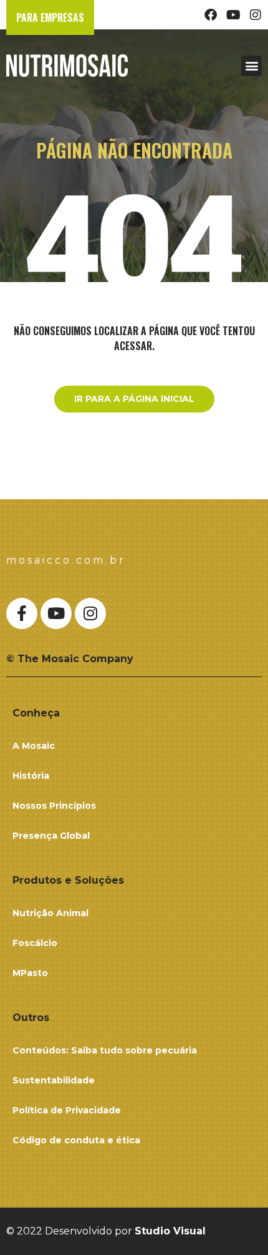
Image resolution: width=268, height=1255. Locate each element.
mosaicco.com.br (66, 560)
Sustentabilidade (53, 1080)
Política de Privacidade (66, 1110)
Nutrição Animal (50, 913)
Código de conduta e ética (76, 1140)
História (30, 775)
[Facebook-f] (21, 613)
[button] (251, 66)
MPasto (30, 973)
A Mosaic (33, 745)
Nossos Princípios (54, 805)
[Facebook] (210, 15)
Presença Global (51, 835)
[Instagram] (255, 15)
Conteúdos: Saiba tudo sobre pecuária (104, 1050)
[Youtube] (233, 15)
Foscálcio (34, 943)
